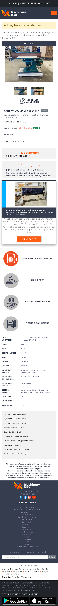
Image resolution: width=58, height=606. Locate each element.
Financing (27, 520)
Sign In (13, 3)
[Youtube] (34, 497)
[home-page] (13, 13)
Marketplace (27, 532)
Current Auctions (12, 32)
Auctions (27, 529)
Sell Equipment (27, 507)
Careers (27, 539)
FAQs (27, 537)
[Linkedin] (21, 497)
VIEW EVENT (29, 239)
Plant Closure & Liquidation (26, 510)
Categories (27, 527)
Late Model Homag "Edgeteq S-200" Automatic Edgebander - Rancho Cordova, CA (28, 35)
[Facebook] (25, 497)
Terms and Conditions (27, 547)
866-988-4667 (28, 494)
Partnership (27, 515)
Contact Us (27, 522)
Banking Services (27, 517)
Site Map (27, 544)
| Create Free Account (34, 3)
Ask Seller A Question (32, 101)
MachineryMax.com (28, 491)
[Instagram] (29, 497)
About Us (27, 525)
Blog (27, 542)
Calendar (27, 534)
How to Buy (27, 512)
